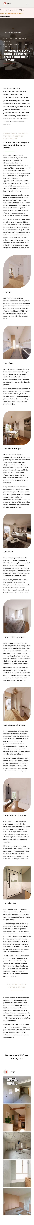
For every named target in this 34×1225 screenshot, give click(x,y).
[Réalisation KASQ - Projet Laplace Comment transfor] (17, 1117)
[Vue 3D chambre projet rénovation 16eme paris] (17, 721)
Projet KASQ (18, 10)
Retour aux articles (13, 33)
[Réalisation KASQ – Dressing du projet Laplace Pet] (17, 1201)
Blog (9, 10)
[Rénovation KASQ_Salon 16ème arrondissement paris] (17, 547)
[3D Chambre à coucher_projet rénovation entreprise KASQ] (17, 811)
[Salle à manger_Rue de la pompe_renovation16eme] (17, 444)
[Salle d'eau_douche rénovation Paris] (17, 899)
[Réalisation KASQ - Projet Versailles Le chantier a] (17, 1090)
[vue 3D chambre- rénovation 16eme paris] (17, 633)
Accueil (2, 10)
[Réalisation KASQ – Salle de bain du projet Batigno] (17, 1173)
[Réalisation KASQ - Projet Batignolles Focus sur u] (17, 1145)
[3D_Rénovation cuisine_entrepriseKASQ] (17, 359)
